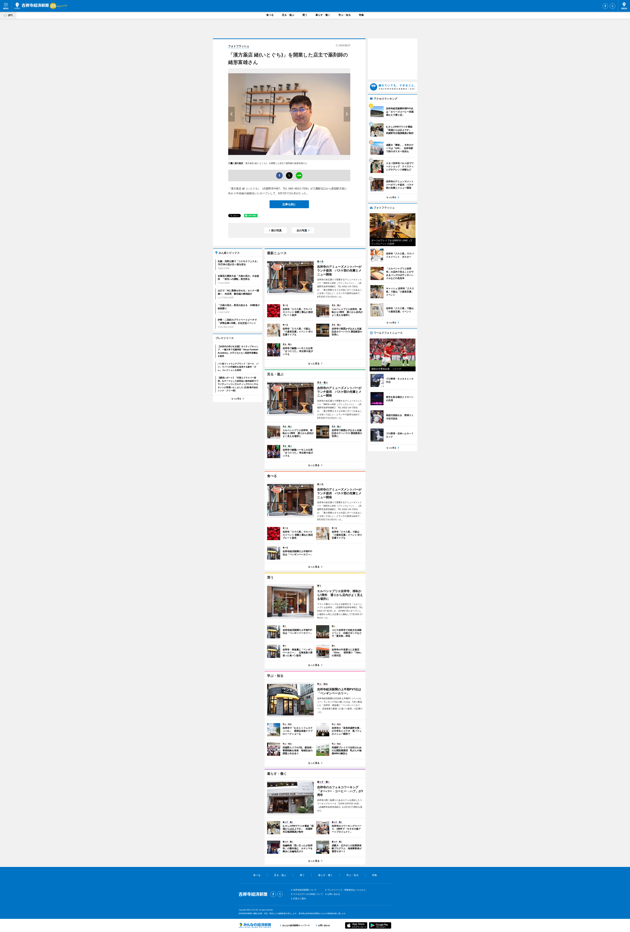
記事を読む (289, 204)
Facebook (605, 6)
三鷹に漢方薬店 (235, 163)
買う (304, 14)
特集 (361, 14)
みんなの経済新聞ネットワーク (255, 925)
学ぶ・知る (344, 14)
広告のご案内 (299, 898)
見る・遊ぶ (288, 14)
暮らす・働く (322, 14)
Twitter (612, 6)
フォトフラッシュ (238, 46)
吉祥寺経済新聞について (305, 889)
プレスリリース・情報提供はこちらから (346, 889)
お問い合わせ (333, 894)
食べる (270, 14)
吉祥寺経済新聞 (31, 5)
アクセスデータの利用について (308, 894)
